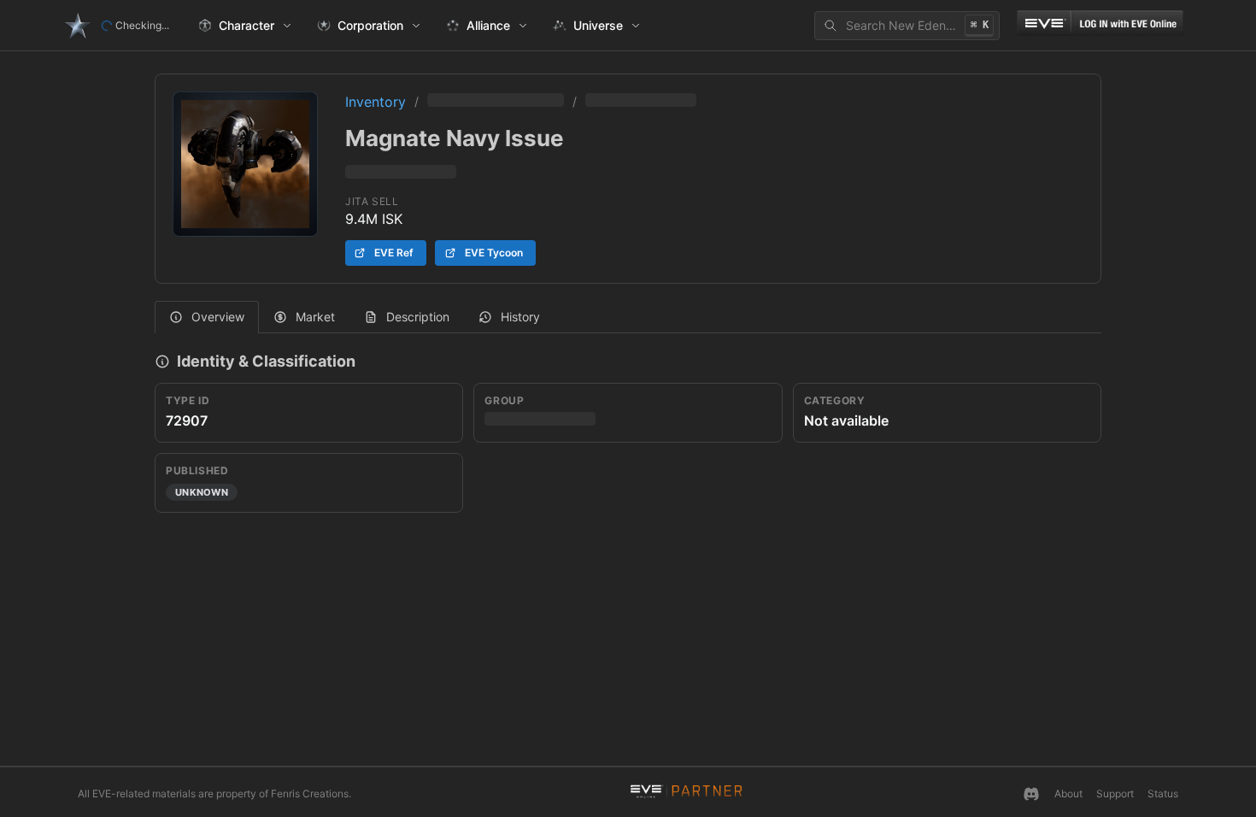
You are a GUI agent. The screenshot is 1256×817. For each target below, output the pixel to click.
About (1068, 793)
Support (1115, 793)
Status (1162, 793)
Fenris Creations (310, 793)
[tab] (207, 317)
